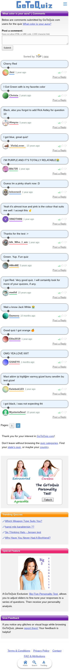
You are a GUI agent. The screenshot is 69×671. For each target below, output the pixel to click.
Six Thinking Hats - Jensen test (23, 532)
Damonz (14, 315)
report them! (31, 628)
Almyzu (13, 122)
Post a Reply (59, 77)
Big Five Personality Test (43, 593)
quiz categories (49, 443)
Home (25, 665)
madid (13, 292)
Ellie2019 (14, 338)
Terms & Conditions (19, 650)
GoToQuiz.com (45, 436)
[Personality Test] (34, 482)
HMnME (14, 265)
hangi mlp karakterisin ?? (19, 526)
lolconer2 (15, 191)
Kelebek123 (16, 388)
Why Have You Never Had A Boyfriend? (28, 537)
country (44, 447)
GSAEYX (14, 361)
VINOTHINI (15, 218)
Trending (43, 665)
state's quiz (14, 447)
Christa (13, 95)
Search (34, 665)
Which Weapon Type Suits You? (23, 521)
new (46, 56)
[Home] (34, 5)
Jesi (11, 72)
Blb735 (13, 168)
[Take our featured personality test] (34, 573)
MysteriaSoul (17, 412)
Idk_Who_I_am (18, 242)
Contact (56, 650)
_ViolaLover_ (17, 145)
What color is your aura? (37, 23)
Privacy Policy (41, 650)
